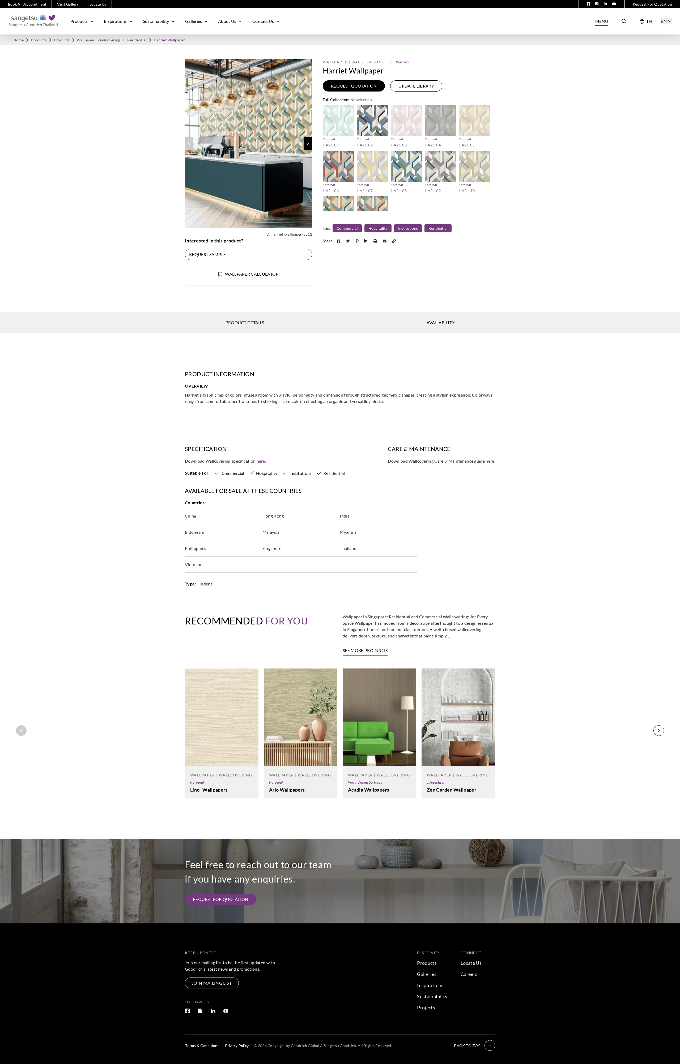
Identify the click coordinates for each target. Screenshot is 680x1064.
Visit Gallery (68, 4)
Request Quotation (354, 85)
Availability (441, 322)
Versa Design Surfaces (365, 782)
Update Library (416, 85)
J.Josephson (436, 782)
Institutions (408, 228)
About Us (227, 21)
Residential (136, 40)
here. (261, 460)
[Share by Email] (385, 240)
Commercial (347, 228)
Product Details (245, 322)
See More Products (365, 650)
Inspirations (115, 21)
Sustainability (156, 21)
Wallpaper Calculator (251, 273)
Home (18, 40)
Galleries (193, 21)
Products (79, 21)
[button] (308, 143)
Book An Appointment (27, 4)
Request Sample (207, 254)
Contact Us (263, 21)
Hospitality (378, 228)
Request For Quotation (652, 4)
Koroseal (402, 62)
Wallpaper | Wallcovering (98, 40)
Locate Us (98, 4)
